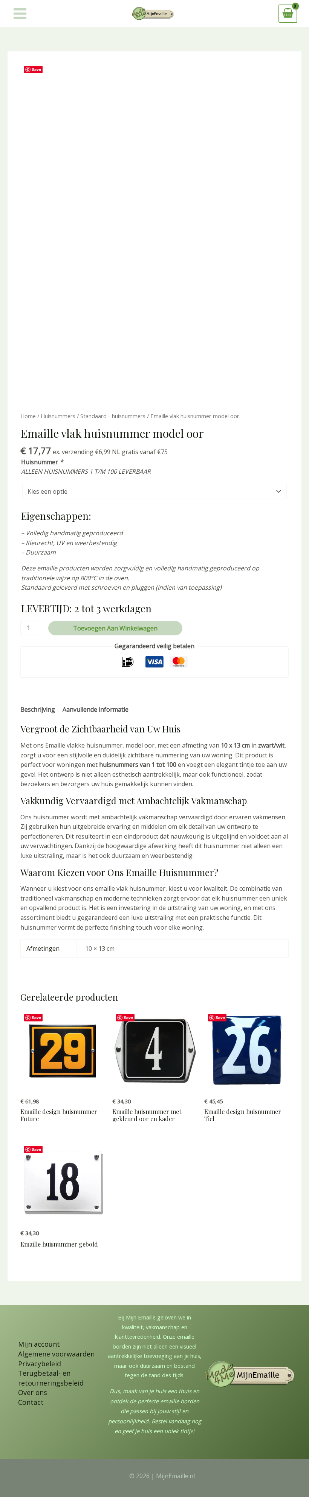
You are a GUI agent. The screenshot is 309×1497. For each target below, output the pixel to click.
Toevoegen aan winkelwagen (115, 628)
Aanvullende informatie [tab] (95, 709)
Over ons (32, 1392)
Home (28, 416)
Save (36, 69)
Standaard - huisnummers (112, 416)
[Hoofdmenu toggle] (20, 13)
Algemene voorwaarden (56, 1353)
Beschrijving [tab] (37, 709)
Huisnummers (58, 416)
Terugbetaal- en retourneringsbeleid (51, 1378)
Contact (31, 1402)
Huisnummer (42, 462)
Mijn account (39, 1344)
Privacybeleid (39, 1363)
